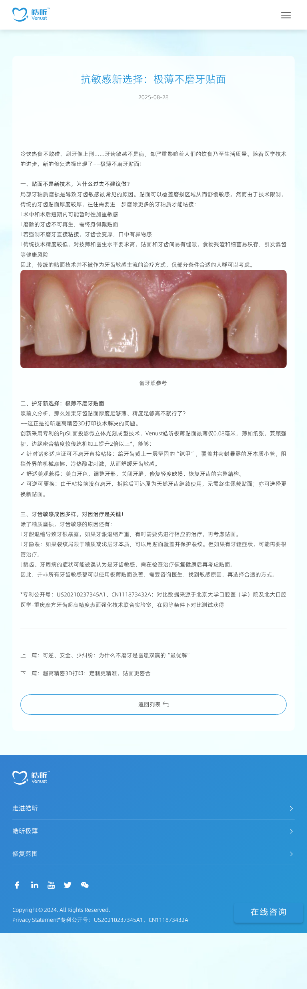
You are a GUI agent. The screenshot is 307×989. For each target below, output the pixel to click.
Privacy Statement (35, 920)
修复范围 (25, 853)
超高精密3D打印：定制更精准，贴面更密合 (97, 673)
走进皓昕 (25, 808)
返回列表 (149, 704)
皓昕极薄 (25, 830)
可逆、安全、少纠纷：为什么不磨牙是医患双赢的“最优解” (117, 655)
